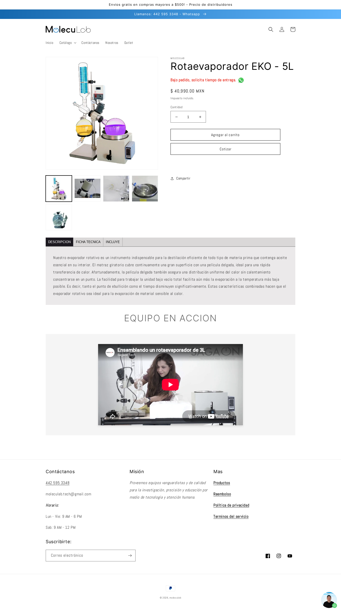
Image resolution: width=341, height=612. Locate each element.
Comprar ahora (225, 163)
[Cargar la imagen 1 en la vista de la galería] (59, 188)
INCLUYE (113, 242)
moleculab (175, 597)
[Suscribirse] (129, 555)
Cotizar (225, 149)
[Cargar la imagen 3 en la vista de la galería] (116, 188)
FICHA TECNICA (88, 242)
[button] (67, 42)
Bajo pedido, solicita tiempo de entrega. (203, 80)
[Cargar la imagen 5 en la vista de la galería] (59, 217)
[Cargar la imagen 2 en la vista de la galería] (87, 188)
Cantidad (176, 107)
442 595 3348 (57, 482)
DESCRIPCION (59, 242)
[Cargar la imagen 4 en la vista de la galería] (145, 188)
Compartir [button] (183, 178)
